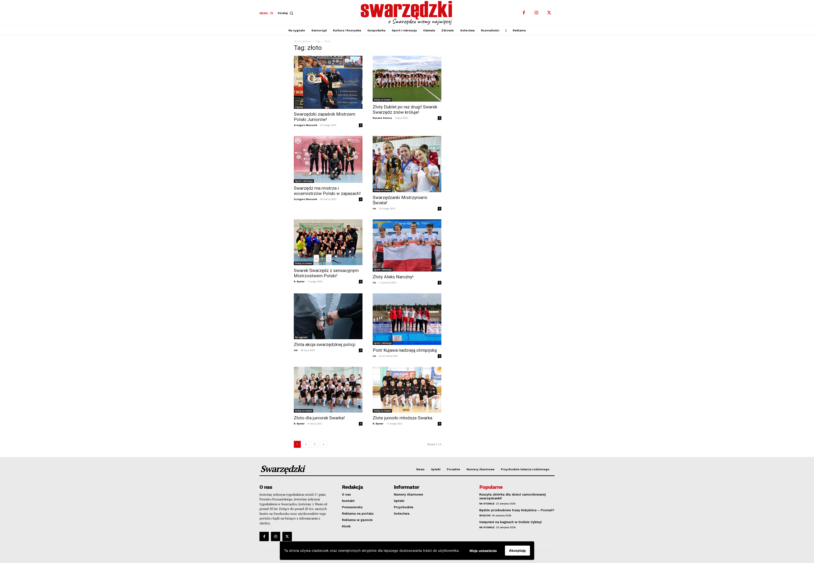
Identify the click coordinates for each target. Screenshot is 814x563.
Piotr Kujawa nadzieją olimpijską (405, 350)
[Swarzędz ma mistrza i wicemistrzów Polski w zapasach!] (328, 159)
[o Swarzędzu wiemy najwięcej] (407, 13)
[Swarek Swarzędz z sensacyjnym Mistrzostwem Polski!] (328, 242)
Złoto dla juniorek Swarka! (319, 417)
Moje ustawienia (483, 551)
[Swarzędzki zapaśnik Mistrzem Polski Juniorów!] (328, 82)
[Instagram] (536, 13)
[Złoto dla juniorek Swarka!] (328, 390)
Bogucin (485, 515)
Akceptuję (517, 550)
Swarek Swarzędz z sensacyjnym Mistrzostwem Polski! (326, 273)
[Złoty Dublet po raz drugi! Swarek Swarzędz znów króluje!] (407, 79)
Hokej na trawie (382, 99)
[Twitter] (549, 13)
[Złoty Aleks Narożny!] (407, 245)
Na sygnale (301, 337)
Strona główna (302, 41)
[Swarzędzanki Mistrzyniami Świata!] (407, 164)
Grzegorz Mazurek (305, 125)
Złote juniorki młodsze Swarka (402, 417)
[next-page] (323, 444)
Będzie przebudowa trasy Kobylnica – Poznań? (516, 510)
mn (296, 350)
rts (374, 208)
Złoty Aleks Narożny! (393, 276)
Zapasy (299, 106)
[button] (286, 12)
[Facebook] (524, 13)
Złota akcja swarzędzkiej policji (324, 344)
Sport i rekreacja (304, 180)
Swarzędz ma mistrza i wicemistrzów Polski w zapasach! (327, 191)
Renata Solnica (382, 117)
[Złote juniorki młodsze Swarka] (407, 390)
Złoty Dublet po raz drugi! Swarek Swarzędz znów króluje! (405, 109)
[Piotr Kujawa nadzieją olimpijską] (407, 319)
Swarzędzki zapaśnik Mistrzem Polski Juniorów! (324, 117)
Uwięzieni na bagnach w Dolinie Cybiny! (510, 522)
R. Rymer (299, 281)
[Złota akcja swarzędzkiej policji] (328, 316)
